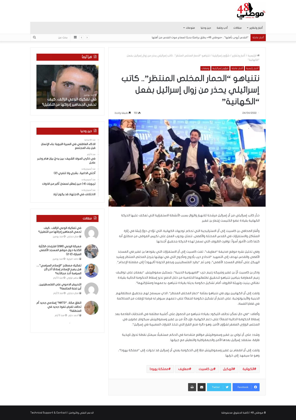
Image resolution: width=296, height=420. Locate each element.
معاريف (183, 369)
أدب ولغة (222, 27)
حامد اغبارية (73, 259)
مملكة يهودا (159, 369)
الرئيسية (252, 55)
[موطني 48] (251, 11)
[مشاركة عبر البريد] (202, 387)
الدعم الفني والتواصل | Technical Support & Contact (62, 412)
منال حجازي (73, 237)
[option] (67, 87)
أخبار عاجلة (237, 68)
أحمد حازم (73, 315)
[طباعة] (192, 387)
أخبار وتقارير (256, 27)
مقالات (237, 27)
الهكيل (228, 369)
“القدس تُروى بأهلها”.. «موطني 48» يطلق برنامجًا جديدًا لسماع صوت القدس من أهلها (200, 37)
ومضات (205, 68)
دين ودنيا (206, 27)
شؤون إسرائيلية (221, 55)
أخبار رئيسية (252, 68)
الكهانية (248, 369)
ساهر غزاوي (73, 278)
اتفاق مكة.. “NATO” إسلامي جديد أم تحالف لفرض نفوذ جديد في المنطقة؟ (58, 306)
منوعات (190, 27)
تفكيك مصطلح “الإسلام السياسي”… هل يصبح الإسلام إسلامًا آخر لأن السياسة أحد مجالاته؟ (58, 269)
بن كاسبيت (206, 369)
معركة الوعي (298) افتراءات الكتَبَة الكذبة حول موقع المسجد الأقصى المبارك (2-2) (60, 250)
